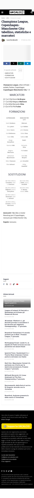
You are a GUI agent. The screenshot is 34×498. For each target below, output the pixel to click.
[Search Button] (32, 12)
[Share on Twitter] (13, 63)
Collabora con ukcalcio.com (9, 457)
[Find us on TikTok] (9, 471)
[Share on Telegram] (27, 63)
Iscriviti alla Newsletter (8, 455)
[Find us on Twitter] (7, 284)
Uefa (7, 18)
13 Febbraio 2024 (26, 40)
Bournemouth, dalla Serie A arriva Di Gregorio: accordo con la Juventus (17, 387)
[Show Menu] (2, 12)
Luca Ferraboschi (12, 40)
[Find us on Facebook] (3, 284)
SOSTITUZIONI (10, 78)
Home (3, 18)
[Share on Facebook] (6, 63)
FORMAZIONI (9, 75)
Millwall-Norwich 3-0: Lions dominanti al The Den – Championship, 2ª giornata (15, 377)
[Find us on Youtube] (17, 284)
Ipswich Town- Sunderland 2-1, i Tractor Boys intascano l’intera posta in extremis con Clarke (17, 355)
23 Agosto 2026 (10, 305)
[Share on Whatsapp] (21, 63)
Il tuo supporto (5, 461)
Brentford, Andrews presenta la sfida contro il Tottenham (17, 396)
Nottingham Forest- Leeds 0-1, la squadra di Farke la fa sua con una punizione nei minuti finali (17, 344)
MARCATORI (9, 73)
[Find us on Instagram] (10, 284)
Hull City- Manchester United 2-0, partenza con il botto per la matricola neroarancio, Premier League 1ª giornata (17, 366)
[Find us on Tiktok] (14, 284)
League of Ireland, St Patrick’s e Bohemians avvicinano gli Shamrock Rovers (17, 312)
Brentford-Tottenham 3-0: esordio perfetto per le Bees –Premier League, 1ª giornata (17, 334)
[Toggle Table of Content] (19, 70)
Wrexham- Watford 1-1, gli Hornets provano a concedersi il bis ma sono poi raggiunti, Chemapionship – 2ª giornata (17, 323)
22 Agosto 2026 (10, 328)
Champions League (15, 18)
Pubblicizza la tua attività (8, 459)
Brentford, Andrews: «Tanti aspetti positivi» (14, 302)
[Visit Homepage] (16, 12)
